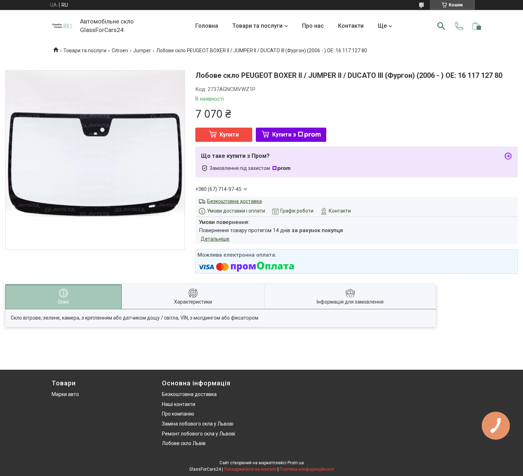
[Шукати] (441, 26)
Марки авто (65, 394)
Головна (206, 25)
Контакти (351, 25)
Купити (229, 134)
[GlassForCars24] (62, 26)
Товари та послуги (257, 25)
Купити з (284, 134)
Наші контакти (178, 404)
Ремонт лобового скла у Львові (198, 434)
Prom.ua (295, 462)
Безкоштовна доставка (234, 201)
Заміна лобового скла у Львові (197, 424)
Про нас (313, 25)
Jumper (142, 50)
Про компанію (178, 414)
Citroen (120, 50)
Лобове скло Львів (184, 443)
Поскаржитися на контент (250, 469)
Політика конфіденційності (307, 469)
